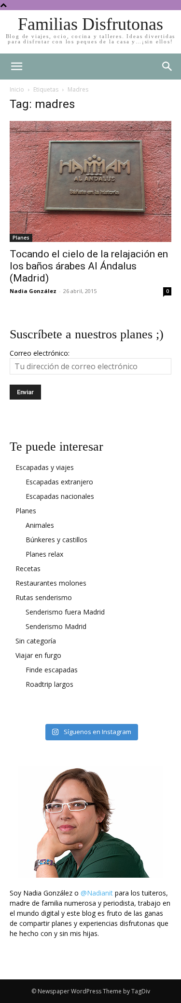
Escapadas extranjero (59, 481)
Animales (40, 525)
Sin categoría (35, 640)
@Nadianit (97, 892)
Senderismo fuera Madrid (65, 611)
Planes (21, 237)
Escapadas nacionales (60, 496)
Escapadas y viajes (44, 467)
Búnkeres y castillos (56, 539)
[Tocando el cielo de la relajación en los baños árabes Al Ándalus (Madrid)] (90, 181)
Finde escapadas (52, 669)
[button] (167, 66)
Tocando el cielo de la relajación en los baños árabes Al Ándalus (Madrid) (89, 266)
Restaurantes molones (50, 583)
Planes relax (44, 554)
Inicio (17, 89)
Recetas (28, 568)
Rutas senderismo (43, 597)
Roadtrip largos (49, 684)
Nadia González (33, 290)
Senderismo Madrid (56, 626)
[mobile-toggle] (16, 66)
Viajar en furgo (38, 655)
